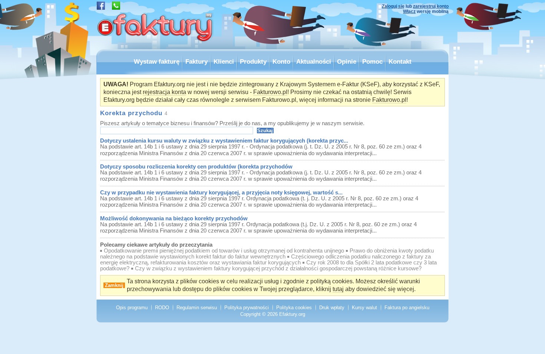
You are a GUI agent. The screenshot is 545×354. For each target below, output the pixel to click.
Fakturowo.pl (270, 92)
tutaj (338, 289)
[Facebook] (100, 8)
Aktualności (313, 61)
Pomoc (372, 61)
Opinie (346, 61)
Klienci (224, 61)
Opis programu (132, 307)
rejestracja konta (164, 92)
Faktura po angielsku (406, 307)
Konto (281, 61)
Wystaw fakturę (156, 61)
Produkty (253, 61)
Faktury (196, 61)
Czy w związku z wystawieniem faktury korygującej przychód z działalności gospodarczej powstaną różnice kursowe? (278, 268)
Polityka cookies (294, 307)
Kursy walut (364, 307)
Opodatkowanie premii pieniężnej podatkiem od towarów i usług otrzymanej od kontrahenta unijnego (224, 251)
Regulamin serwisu (196, 307)
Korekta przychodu (131, 113)
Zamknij (114, 285)
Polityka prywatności (246, 307)
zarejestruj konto (431, 6)
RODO (162, 307)
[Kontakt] (116, 8)
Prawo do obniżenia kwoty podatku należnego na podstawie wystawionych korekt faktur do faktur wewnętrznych (267, 254)
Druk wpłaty (331, 307)
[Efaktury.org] (155, 47)
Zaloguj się (393, 6)
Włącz (409, 11)
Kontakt (400, 61)
